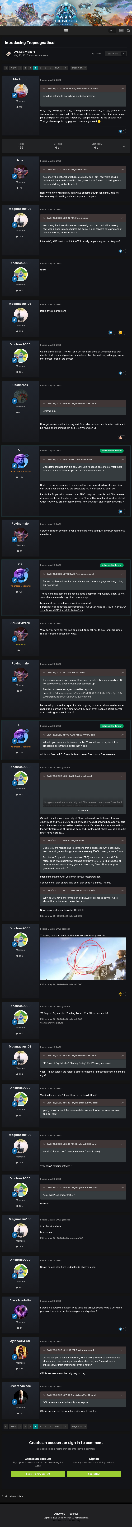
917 (21, 412)
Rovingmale (20, 523)
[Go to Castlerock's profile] (21, 396)
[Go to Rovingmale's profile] (21, 535)
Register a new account (38, 1474)
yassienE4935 (84, 88)
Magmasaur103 (20, 208)
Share (97, 53)
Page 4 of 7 (78, 68)
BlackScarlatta (20, 1300)
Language (59, 1514)
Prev (13, 68)
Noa (20, 160)
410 (21, 188)
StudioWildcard (26, 51)
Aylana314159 (20, 1341)
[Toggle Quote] (44, 88)
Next (58, 68)
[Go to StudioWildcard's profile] (8, 53)
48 (20, 1328)
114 (20, 1413)
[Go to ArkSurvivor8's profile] (21, 634)
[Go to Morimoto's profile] (21, 90)
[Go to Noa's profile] (21, 171)
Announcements (39, 55)
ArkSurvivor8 (20, 622)
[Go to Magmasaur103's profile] (21, 220)
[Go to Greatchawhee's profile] (21, 1397)
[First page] (6, 68)
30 (20, 551)
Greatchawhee (20, 1386)
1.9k (20, 290)
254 (20, 236)
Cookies (74, 1514)
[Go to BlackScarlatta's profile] (21, 1311)
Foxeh (78, 169)
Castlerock (20, 385)
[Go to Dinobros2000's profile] (21, 274)
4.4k (20, 1368)
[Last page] (65, 68)
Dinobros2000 (20, 263)
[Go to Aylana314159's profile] (21, 1352)
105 (21, 107)
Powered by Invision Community (66, 1521)
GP (20, 449)
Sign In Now (94, 1474)
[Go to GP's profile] (21, 461)
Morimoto (20, 79)
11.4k (20, 477)
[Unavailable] (83, 958)
